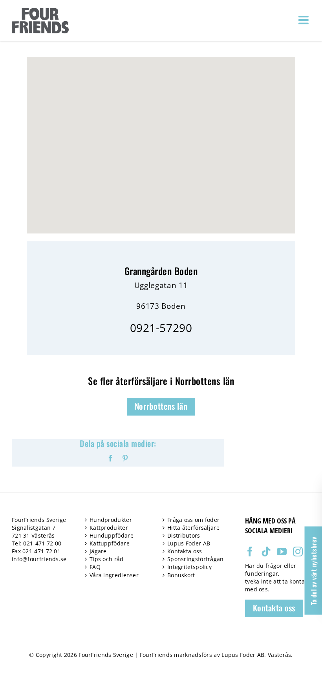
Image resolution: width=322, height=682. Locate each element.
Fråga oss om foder (193, 519)
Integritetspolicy (189, 567)
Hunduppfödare (112, 535)
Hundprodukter (111, 519)
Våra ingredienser (114, 575)
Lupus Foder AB (188, 543)
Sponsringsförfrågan (195, 559)
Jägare (98, 551)
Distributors (183, 535)
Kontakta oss (184, 551)
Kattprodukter (109, 527)
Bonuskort (181, 575)
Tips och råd (107, 559)
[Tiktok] (266, 551)
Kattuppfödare (110, 543)
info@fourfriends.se (39, 559)
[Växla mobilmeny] (304, 20)
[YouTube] (282, 551)
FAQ (95, 567)
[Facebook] (250, 551)
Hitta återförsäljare (193, 527)
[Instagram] (298, 551)
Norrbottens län (161, 406)
